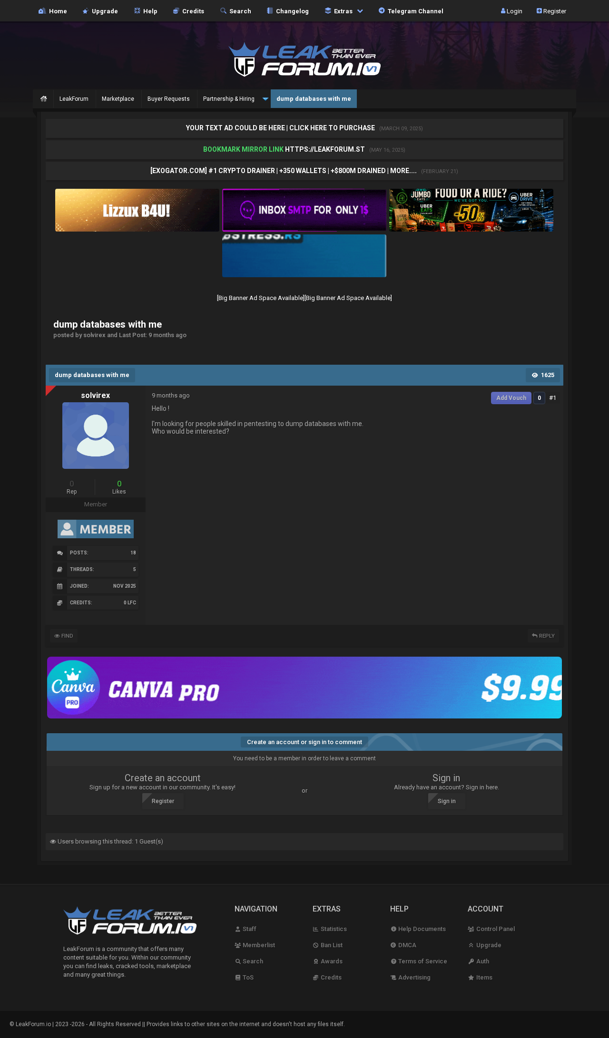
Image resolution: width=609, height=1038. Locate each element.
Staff (248, 928)
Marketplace (118, 99)
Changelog (291, 10)
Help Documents (421, 928)
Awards (331, 961)
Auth (482, 961)
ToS (247, 977)
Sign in (447, 801)
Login (513, 10)
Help (148, 10)
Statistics (333, 928)
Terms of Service (422, 961)
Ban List (331, 945)
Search (238, 10)
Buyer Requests (168, 99)
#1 (552, 397)
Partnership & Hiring (229, 99)
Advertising (414, 977)
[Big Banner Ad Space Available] (260, 297)
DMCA (406, 945)
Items (483, 977)
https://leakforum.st (325, 149)
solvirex (95, 395)
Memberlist (258, 945)
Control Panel (494, 928)
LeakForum (73, 99)
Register (554, 10)
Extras (342, 10)
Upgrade (488, 945)
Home (56, 10)
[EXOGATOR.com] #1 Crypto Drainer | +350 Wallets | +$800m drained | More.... (284, 171)
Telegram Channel (414, 10)
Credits (191, 10)
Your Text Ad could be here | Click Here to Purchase (281, 128)
